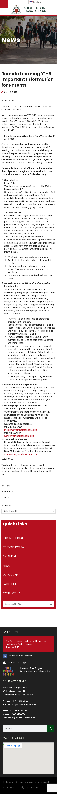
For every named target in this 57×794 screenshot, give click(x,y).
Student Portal (14, 547)
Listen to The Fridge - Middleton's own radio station (35, 669)
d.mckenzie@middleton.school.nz (21, 454)
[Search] (50, 604)
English (37, 2)
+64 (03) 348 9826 (19, 701)
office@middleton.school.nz (22, 704)
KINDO (7, 566)
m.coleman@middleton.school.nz (21, 430)
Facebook (10, 584)
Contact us (11, 593)
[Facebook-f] (5, 656)
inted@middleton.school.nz (22, 717)
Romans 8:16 (12, 647)
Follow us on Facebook (20, 656)
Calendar (10, 556)
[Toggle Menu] (4, 4)
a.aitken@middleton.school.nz (19, 436)
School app (11, 575)
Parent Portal (13, 538)
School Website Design (14, 787)
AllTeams (33, 787)
